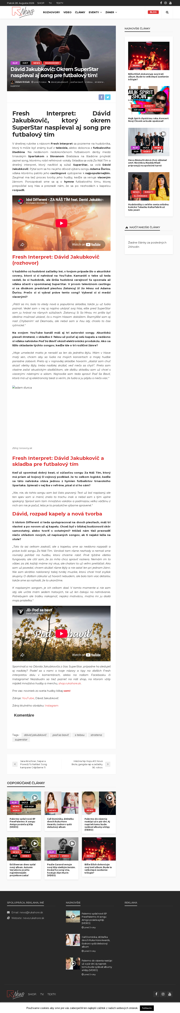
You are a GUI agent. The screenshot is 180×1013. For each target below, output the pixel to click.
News (36, 63)
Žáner (109, 12)
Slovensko (155, 110)
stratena (99, 82)
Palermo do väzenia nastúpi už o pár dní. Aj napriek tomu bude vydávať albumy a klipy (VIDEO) (97, 824)
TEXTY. (60, 3)
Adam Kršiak (22, 82)
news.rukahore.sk (33, 918)
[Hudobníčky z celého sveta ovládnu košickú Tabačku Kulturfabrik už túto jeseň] (148, 186)
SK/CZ (25, 802)
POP (15, 856)
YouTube (28, 698)
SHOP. (41, 3)
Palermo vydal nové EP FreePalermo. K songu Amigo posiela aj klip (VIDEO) (22, 823)
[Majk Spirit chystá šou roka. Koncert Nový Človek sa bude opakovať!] (148, 100)
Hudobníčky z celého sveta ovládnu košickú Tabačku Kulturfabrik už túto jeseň (148, 207)
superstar (15, 86)
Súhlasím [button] (147, 1008)
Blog (153, 12)
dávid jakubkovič (59, 82)
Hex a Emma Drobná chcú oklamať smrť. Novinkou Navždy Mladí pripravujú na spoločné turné (147, 163)
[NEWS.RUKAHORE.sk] (23, 12)
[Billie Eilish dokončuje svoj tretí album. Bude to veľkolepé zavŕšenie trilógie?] (99, 849)
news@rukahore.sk (31, 912)
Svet (25, 63)
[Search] (167, 12)
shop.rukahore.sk (70, 683)
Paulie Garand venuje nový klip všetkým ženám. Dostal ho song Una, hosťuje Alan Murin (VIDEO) (61, 870)
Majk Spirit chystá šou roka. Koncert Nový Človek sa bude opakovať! (148, 119)
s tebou (89, 82)
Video (67, 12)
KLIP (15, 63)
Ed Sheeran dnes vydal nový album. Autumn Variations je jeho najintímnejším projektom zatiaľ (23, 870)
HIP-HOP (29, 806)
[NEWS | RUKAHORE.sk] (16, 994)
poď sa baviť (76, 82)
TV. (50, 3)
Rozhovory (51, 12)
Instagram (51, 705)
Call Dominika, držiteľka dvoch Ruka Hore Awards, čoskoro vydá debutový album (60, 823)
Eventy (94, 12)
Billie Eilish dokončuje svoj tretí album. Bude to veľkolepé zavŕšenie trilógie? (98, 868)
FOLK (27, 852)
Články (80, 12)
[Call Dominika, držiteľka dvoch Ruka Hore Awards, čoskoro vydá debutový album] (61, 803)
